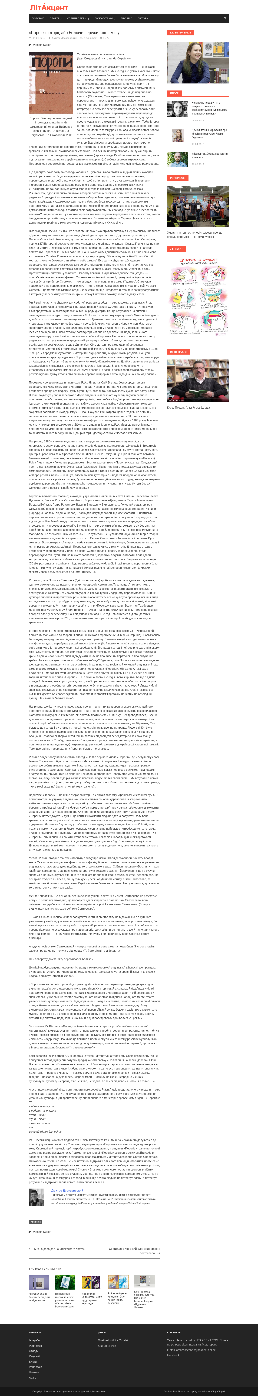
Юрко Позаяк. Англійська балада (188, 407)
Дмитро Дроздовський (64, 37)
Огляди (33, 1351)
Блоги (33, 1361)
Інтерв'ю (34, 1340)
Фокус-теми (104, 18)
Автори (143, 18)
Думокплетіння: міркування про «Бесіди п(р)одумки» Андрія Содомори (209, 133)
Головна (38, 18)
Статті (54, 18)
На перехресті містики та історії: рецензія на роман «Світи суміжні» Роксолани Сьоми (65, 1300)
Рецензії (36, 1222)
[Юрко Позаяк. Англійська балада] (198, 380)
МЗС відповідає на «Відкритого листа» (59, 1248)
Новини (34, 1372)
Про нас (126, 18)
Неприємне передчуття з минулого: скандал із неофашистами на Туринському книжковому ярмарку (209, 108)
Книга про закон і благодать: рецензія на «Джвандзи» (39, 1297)
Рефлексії (35, 1345)
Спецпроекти (76, 18)
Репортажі (35, 1366)
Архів (32, 1377)
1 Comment (90, 37)
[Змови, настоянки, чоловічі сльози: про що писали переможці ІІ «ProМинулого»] (198, 206)
